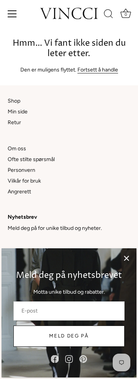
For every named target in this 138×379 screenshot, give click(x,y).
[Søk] (108, 15)
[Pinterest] (83, 359)
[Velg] (126, 258)
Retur (14, 122)
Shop (14, 101)
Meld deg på (69, 336)
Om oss (17, 148)
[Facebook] (55, 359)
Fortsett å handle (97, 69)
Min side (18, 111)
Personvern (21, 170)
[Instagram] (69, 359)
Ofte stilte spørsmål (31, 159)
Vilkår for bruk (24, 181)
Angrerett (19, 191)
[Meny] (12, 13)
